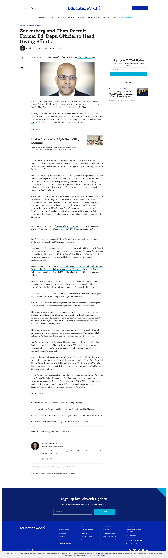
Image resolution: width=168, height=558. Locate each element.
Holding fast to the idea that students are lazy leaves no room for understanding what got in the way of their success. (54, 148)
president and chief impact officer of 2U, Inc (49, 202)
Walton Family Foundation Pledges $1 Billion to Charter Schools (61, 421)
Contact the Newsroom (88, 540)
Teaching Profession (38, 136)
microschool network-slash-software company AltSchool (54, 317)
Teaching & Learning (76, 17)
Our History (62, 533)
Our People (62, 536)
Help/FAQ (84, 533)
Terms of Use (79, 550)
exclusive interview (44, 281)
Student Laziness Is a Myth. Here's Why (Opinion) (55, 141)
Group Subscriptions (109, 536)
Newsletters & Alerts (109, 533)
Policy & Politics (56, 17)
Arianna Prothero (35, 48)
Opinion (105, 17)
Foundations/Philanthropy (51, 466)
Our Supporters (64, 540)
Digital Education (84, 57)
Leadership (41, 17)
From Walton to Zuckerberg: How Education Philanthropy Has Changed (64, 409)
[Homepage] (84, 8)
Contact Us (85, 526)
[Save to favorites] (22, 63)
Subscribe (139, 8)
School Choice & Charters (31, 26)
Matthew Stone (114, 100)
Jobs (114, 17)
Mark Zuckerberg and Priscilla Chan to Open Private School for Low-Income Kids (68, 415)
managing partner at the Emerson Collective (49, 381)
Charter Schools (69, 466)
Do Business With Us (133, 526)
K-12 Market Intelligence (133, 540)
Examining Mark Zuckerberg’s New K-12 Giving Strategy (58, 402)
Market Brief (125, 17)
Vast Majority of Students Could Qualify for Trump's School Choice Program (121, 94)
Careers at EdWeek (65, 543)
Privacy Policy (92, 550)
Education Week (58, 446)
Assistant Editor (47, 446)
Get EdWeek (107, 526)
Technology (93, 17)
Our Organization (64, 529)
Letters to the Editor (87, 529)
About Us (62, 526)
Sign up (104, 511)
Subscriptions (107, 529)
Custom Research (131, 544)
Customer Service (86, 536)
